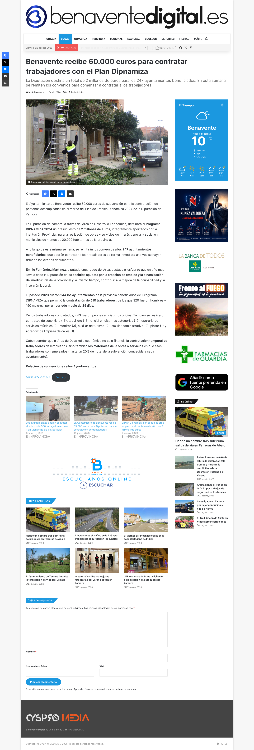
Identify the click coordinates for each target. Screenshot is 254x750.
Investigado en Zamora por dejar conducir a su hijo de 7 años (210, 505)
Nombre (31, 651)
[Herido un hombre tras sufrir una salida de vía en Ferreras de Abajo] (48, 519)
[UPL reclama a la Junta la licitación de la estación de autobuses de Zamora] (146, 560)
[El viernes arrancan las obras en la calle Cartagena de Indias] (146, 519)
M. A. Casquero (36, 92)
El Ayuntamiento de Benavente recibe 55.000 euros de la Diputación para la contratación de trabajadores (95, 426)
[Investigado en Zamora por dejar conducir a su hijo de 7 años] (184, 506)
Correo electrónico (37, 666)
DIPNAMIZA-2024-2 (38, 377)
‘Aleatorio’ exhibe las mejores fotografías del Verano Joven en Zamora (93, 579)
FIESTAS (184, 38)
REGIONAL (116, 38)
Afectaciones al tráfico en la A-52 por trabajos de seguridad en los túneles (120, 47)
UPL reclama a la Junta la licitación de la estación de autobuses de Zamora (144, 579)
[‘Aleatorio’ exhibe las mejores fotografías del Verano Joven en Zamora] (97, 560)
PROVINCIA (98, 38)
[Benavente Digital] (127, 17)
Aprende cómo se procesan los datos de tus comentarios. (105, 689)
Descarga (61, 377)
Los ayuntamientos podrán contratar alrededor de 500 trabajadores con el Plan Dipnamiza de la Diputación (47, 426)
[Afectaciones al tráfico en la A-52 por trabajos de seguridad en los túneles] (97, 519)
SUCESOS (151, 38)
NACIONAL (133, 38)
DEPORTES (168, 38)
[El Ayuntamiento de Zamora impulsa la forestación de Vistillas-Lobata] (48, 560)
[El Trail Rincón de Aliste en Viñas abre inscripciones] (184, 522)
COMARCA (80, 38)
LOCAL (65, 38)
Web (102, 666)
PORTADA (50, 38)
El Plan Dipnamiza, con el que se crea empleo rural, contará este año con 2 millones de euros (143, 426)
